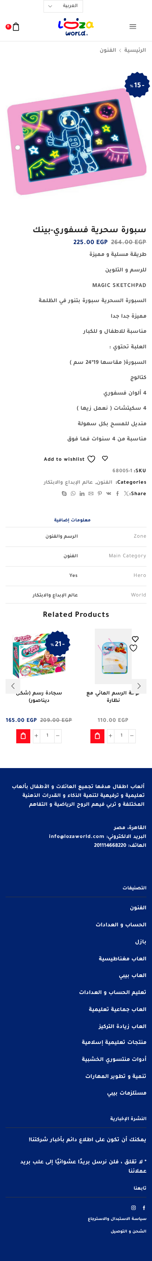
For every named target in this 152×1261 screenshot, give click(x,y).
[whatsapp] (73, 495)
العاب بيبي (132, 976)
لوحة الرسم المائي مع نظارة (113, 697)
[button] (97, 736)
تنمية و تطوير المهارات (115, 1077)
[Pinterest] (100, 495)
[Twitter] (125, 495)
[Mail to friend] (91, 495)
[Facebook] (117, 495)
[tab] (72, 521)
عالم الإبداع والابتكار (68, 483)
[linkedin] (82, 495)
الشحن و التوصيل (128, 1232)
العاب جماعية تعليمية (117, 1010)
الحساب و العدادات (121, 926)
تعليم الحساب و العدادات (112, 993)
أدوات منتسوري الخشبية (114, 1060)
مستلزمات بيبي (126, 1094)
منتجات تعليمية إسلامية (114, 1043)
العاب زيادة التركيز (122, 1027)
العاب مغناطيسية (122, 960)
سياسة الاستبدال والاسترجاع (117, 1219)
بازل (140, 943)
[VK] (108, 495)
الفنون (108, 51)
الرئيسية (135, 51)
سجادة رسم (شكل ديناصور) (39, 697)
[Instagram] (133, 1208)
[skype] (65, 495)
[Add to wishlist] (134, 644)
